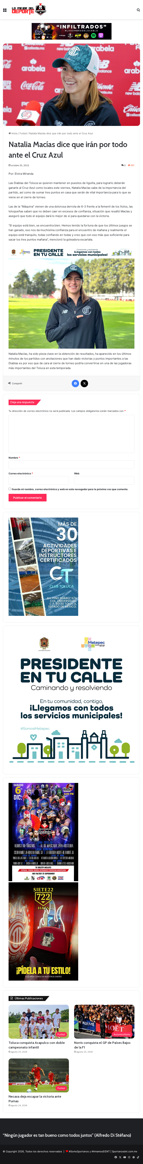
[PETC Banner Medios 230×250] (71, 766)
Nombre (14, 457)
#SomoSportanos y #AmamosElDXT (89, 1151)
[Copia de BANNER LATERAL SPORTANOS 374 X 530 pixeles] (43, 979)
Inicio (14, 133)
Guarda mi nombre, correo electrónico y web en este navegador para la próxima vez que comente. (70, 489)
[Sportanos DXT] (29, 10)
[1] (43, 614)
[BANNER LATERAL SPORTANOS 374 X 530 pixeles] (43, 880)
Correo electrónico (21, 473)
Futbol (23, 133)
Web (76, 473)
